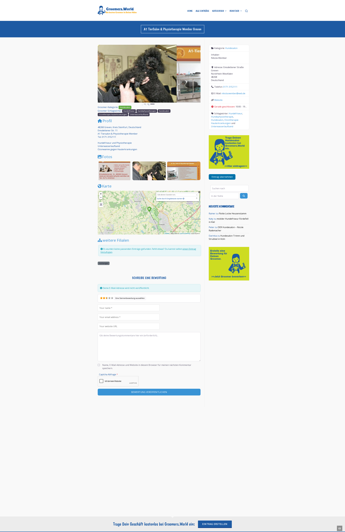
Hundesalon (125, 107)
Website (218, 100)
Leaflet (166, 233)
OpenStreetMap (185, 233)
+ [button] (101, 193)
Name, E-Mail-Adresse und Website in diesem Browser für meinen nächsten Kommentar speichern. (146, 367)
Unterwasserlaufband (139, 114)
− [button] (101, 197)
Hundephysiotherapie (147, 111)
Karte (106, 186)
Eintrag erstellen (214, 524)
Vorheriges (103, 263)
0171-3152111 (230, 86)
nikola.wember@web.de (233, 93)
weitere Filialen (116, 240)
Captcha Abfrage (108, 374)
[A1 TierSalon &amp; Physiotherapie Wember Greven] (149, 209)
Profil (107, 120)
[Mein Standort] (183, 198)
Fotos (107, 156)
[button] (105, 75)
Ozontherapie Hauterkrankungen (113, 114)
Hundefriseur (128, 111)
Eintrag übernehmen (222, 176)
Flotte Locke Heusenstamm (232, 213)
